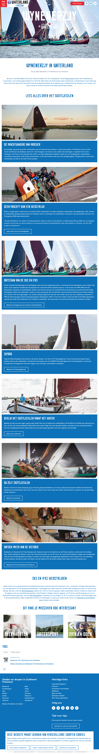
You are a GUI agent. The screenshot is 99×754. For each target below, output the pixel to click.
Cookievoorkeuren (81, 751)
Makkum (28, 696)
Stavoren (5, 698)
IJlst (3, 691)
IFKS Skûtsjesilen (36, 595)
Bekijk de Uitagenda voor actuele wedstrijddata (24, 305)
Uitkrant (55, 686)
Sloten (4, 693)
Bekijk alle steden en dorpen (12, 704)
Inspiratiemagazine (59, 684)
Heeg (27, 689)
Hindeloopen (7, 689)
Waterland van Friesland (86, 598)
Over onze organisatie (60, 698)
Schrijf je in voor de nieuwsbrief (65, 726)
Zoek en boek (56, 693)
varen (6, 652)
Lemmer (28, 693)
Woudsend (28, 700)
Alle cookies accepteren (18, 748)
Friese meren (69, 78)
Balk (26, 686)
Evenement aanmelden (60, 689)
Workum (5, 700)
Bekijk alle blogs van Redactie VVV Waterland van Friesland (32, 664)
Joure (27, 691)
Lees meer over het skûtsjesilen (18, 231)
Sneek (4, 696)
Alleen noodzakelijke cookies (43, 748)
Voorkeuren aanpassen (67, 748)
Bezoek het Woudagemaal (16, 369)
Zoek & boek (77, 3)
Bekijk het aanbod (13, 498)
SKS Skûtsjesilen (28, 591)
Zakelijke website (58, 696)
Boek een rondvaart (14, 434)
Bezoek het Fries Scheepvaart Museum (21, 565)
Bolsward (5, 686)
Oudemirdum (30, 698)
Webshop (55, 691)
